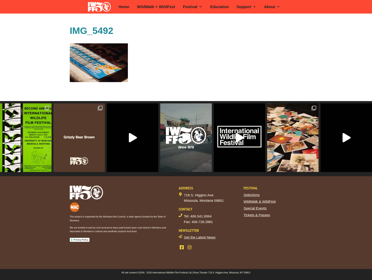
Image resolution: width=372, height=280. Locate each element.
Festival (190, 7)
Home (124, 7)
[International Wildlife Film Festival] (100, 7)
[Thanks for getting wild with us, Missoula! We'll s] (346, 137)
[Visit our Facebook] (182, 247)
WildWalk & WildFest (260, 202)
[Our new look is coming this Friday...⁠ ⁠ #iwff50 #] (239, 137)
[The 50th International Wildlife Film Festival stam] (186, 137)
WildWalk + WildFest (156, 7)
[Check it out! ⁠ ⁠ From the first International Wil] (26, 137)
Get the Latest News (199, 237)
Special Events (255, 208)
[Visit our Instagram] (189, 247)
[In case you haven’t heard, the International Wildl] (293, 137)
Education (219, 7)
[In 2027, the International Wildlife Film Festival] (132, 137)
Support (244, 7)
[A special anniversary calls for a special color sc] (79, 137)
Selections (252, 195)
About (269, 7)
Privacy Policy (81, 239)
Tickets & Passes (257, 215)
